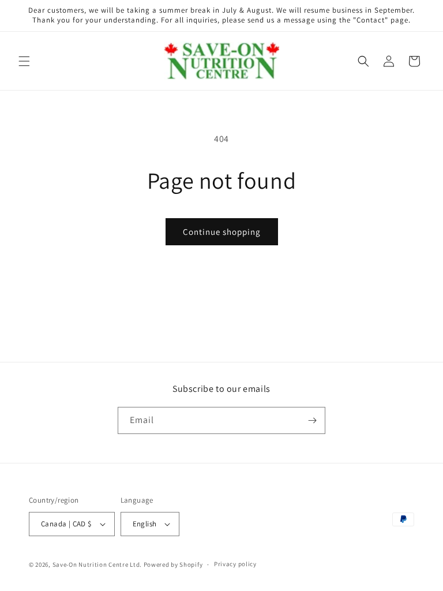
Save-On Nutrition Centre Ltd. (97, 564)
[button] (24, 61)
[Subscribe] (312, 420)
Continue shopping (222, 231)
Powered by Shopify (173, 564)
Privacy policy (235, 564)
